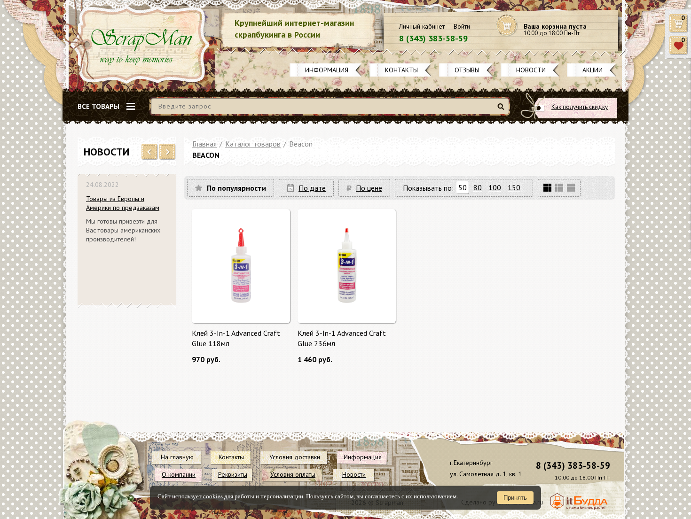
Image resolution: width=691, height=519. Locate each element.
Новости (531, 70)
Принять (515, 497)
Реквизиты (232, 474)
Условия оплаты (292, 474)
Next (167, 152)
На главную (177, 457)
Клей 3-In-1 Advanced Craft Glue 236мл (342, 338)
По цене (369, 188)
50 (462, 187)
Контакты (401, 70)
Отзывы (467, 70)
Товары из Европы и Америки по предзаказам (122, 203)
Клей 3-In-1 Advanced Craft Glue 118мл (236, 338)
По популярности (236, 188)
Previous (149, 152)
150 (514, 187)
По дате (312, 188)
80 (477, 187)
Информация (326, 70)
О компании (179, 474)
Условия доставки (294, 457)
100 (494, 187)
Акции (592, 70)
